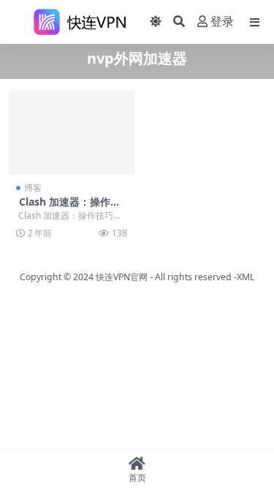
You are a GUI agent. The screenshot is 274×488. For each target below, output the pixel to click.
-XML (243, 277)
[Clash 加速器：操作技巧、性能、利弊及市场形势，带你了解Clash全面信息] (71, 132)
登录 (222, 21)
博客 (33, 187)
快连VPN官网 (122, 277)
